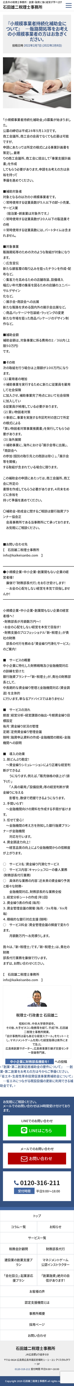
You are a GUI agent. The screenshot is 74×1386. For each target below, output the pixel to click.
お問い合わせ (40, 1158)
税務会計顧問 (18, 1248)
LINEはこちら (40, 1130)
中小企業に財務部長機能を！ (29, 1061)
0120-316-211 (39, 1185)
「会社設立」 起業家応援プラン (18, 1278)
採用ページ (37, 1324)
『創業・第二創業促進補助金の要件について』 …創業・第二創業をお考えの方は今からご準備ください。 (36, 1069)
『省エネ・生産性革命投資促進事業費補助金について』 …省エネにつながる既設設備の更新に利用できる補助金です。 (36, 1081)
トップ (37, 1215)
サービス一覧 (37, 1237)
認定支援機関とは (37, 1302)
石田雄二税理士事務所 (22, 7)
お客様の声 (37, 1291)
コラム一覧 (18, 1226)
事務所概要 (37, 1313)
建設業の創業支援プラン (19, 1262)
